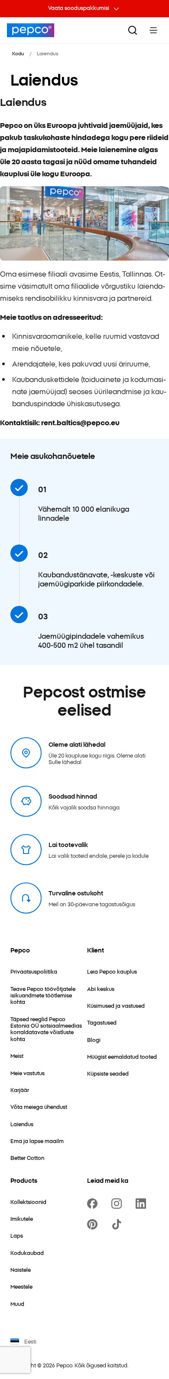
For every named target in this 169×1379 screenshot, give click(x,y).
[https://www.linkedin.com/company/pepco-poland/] (143, 1203)
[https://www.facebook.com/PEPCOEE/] (94, 1203)
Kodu (18, 53)
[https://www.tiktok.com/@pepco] (118, 1224)
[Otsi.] (132, 30)
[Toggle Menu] (153, 30)
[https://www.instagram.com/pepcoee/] (118, 1203)
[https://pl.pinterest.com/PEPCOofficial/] (94, 1224)
